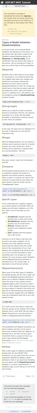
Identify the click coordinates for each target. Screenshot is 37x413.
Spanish (12, 394)
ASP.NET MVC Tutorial (17, 2)
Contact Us (14, 411)
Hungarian (25, 391)
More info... (14, 29)
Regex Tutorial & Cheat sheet (22, 340)
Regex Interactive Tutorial (11, 343)
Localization (26, 411)
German (12, 391)
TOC (31, 5)
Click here (10, 399)
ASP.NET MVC (20, 6)
